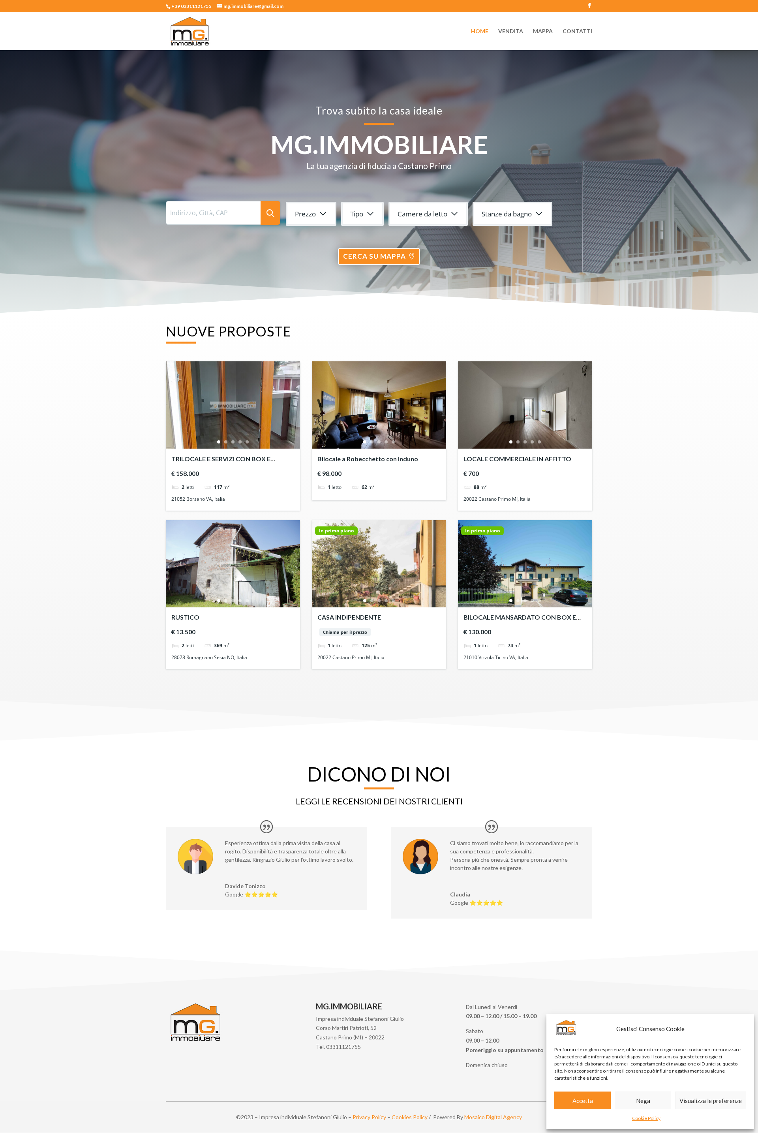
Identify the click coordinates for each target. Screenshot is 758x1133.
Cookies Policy (410, 1117)
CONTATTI (577, 31)
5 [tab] (247, 441)
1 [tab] (218, 441)
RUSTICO (185, 617)
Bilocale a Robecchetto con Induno (367, 458)
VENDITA (510, 31)
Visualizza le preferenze (710, 1100)
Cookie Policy (646, 1118)
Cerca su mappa (374, 256)
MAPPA (543, 31)
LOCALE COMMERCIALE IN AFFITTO (517, 458)
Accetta (582, 1100)
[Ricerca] (270, 213)
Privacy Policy (369, 1117)
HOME (479, 31)
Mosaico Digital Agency (493, 1117)
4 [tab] (240, 441)
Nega (643, 1100)
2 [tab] (225, 441)
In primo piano (336, 530)
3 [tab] (233, 441)
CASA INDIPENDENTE (349, 617)
